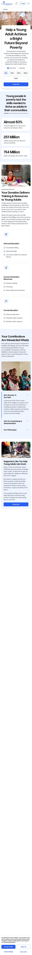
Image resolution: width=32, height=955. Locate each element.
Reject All (23, 947)
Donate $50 (16, 84)
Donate (5, 9)
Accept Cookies (8, 947)
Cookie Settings (8, 952)
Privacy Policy (23, 951)
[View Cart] (16, 3)
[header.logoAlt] (7, 5)
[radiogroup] (16, 68)
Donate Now (16, 504)
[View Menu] (28, 3)
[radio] (8, 68)
